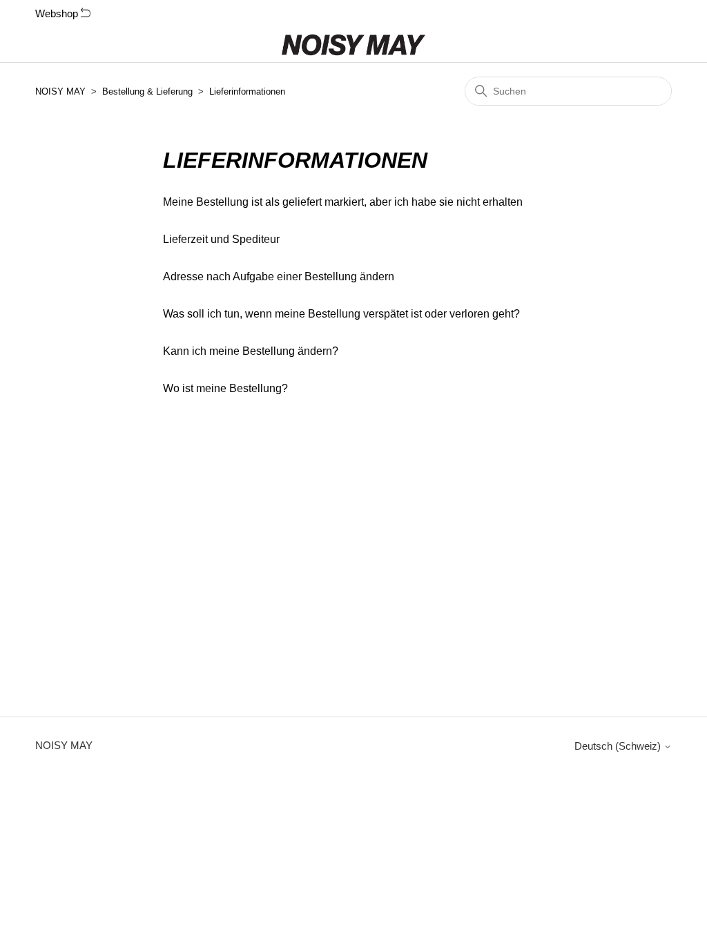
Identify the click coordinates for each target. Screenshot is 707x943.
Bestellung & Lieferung (147, 91)
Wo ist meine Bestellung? (225, 388)
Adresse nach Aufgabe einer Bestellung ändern (278, 276)
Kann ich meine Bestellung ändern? (250, 351)
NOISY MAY (60, 91)
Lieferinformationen (247, 91)
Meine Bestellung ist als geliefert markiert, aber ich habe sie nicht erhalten (343, 202)
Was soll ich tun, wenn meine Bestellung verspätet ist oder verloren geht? (341, 314)
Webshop (58, 13)
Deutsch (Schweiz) (619, 746)
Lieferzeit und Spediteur (221, 239)
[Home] (354, 45)
